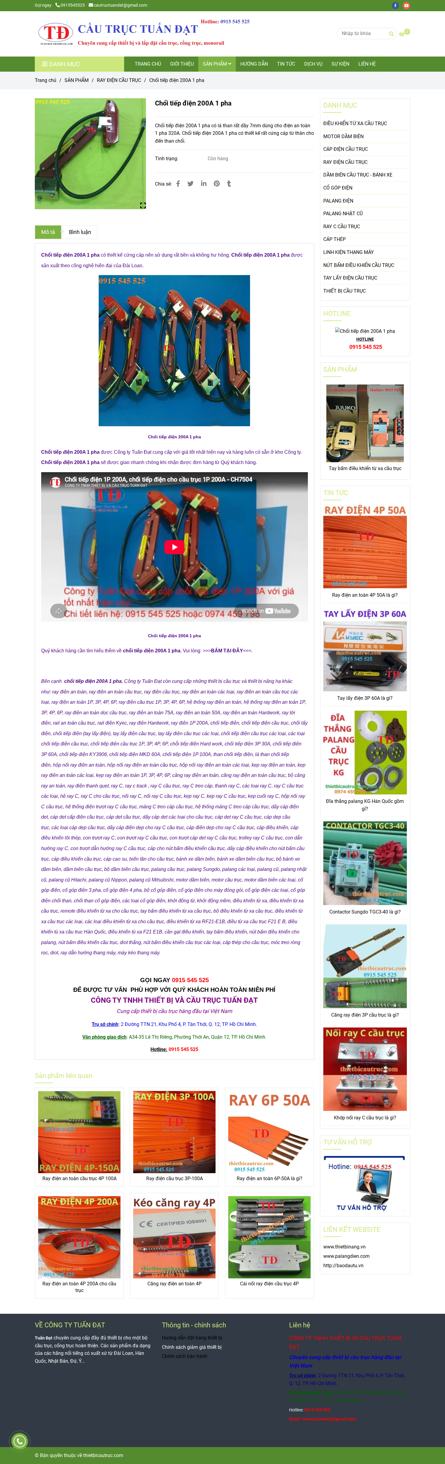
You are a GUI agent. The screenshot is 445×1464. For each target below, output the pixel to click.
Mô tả (48, 232)
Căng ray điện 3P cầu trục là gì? (365, 1015)
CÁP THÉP (334, 239)
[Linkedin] (203, 183)
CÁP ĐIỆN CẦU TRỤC (345, 149)
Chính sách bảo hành (184, 1356)
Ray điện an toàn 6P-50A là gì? (269, 1178)
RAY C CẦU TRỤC (341, 226)
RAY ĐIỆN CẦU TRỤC (119, 80)
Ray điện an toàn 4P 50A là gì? (365, 595)
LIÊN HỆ (367, 64)
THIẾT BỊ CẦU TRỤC (344, 291)
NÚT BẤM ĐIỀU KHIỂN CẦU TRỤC (358, 265)
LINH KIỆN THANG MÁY (348, 252)
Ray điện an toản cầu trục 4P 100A (79, 1178)
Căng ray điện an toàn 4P (174, 1284)
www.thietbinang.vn (344, 1247)
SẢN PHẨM (215, 64)
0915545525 (73, 5)
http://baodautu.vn (343, 1265)
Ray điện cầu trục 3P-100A (174, 1178)
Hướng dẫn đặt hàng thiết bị (192, 1338)
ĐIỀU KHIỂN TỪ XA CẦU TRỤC (355, 123)
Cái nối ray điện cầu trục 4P (269, 1284)
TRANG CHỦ (148, 64)
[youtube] (408, 5)
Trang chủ (45, 80)
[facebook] (397, 5)
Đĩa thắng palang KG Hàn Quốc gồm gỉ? (365, 805)
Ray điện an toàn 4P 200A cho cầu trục (79, 1287)
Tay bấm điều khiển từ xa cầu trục (365, 468)
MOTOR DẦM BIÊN (343, 136)
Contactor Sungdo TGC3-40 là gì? (365, 912)
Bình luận (80, 232)
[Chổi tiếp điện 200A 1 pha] (144, 34)
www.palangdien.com (346, 1256)
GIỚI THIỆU (182, 64)
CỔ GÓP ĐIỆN (337, 188)
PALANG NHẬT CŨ (343, 213)
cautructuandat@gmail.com (120, 5)
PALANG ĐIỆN (338, 201)
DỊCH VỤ (313, 64)
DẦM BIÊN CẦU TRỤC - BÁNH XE (357, 175)
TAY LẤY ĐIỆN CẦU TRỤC (350, 278)
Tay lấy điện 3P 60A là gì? (365, 698)
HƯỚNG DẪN (254, 64)
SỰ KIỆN (340, 64)
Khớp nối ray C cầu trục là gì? (365, 1118)
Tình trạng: (167, 158)
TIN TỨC (286, 64)
